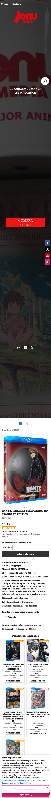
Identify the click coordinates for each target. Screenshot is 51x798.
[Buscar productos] (45, 81)
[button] (11, 617)
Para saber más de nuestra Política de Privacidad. (23, 781)
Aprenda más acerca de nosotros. (16, 783)
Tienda (5, 430)
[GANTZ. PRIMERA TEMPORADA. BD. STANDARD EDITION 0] (25, 470)
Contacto (16, 4)
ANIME (15, 430)
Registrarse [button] (24, 795)
